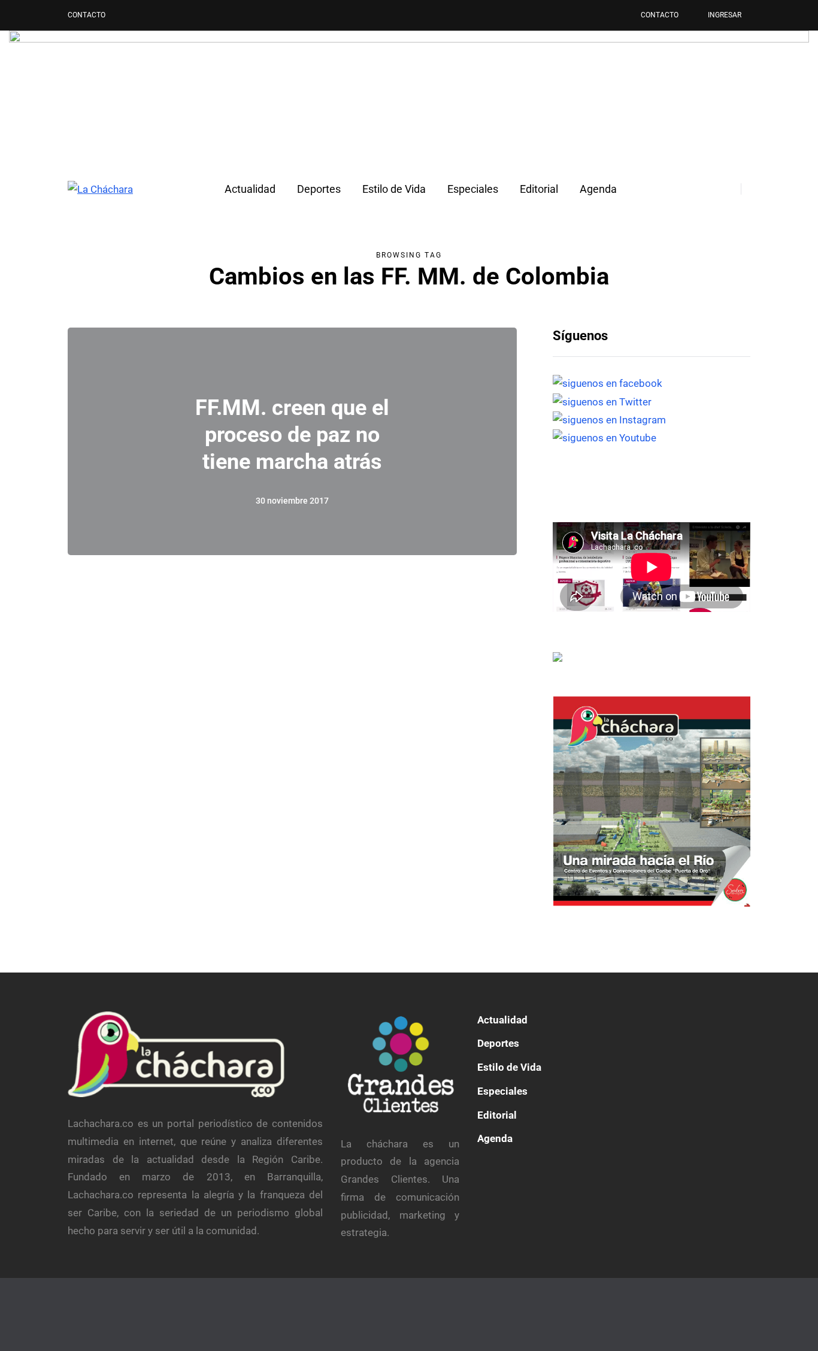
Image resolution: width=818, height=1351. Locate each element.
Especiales (472, 189)
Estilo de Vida (394, 189)
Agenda (598, 189)
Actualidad (250, 189)
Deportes (319, 189)
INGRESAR (724, 15)
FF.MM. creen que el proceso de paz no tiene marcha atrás (292, 434)
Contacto (86, 15)
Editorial (539, 189)
